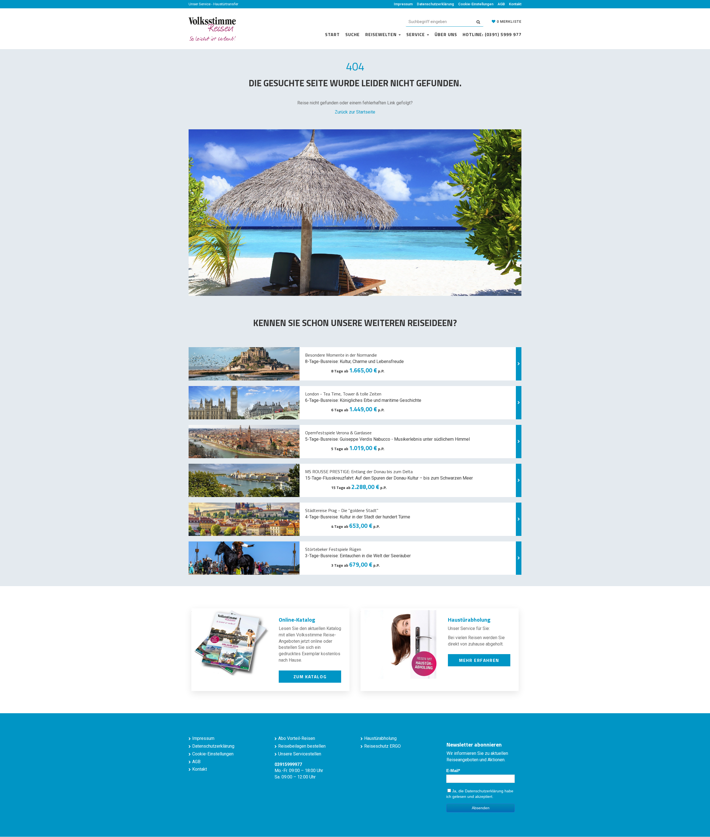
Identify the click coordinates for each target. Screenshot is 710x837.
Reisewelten (381, 34)
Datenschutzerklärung (435, 4)
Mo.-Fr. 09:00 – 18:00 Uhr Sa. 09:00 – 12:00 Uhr (299, 771)
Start (332, 34)
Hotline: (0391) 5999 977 (492, 34)
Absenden (481, 808)
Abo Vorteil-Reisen (296, 738)
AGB (501, 4)
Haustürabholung (380, 738)
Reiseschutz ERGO (382, 746)
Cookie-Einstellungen (475, 4)
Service (416, 34)
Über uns (446, 34)
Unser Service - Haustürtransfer (213, 4)
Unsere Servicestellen (299, 754)
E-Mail (452, 770)
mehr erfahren (479, 660)
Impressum (403, 4)
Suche (352, 34)
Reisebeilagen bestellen (302, 746)
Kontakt (515, 4)
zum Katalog (310, 676)
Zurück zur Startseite (355, 112)
